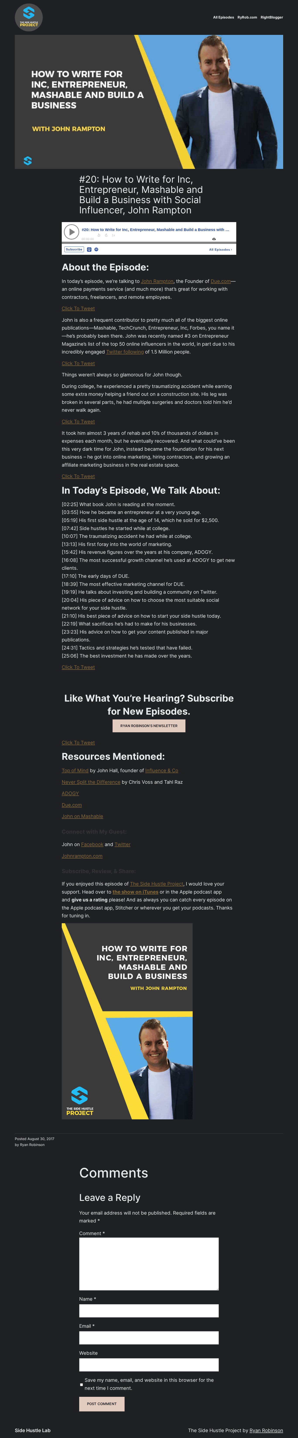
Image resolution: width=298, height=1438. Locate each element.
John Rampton (157, 281)
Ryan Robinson (266, 1430)
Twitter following (125, 352)
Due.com (221, 281)
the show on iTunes (135, 892)
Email (87, 1326)
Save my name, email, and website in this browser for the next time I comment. (149, 1384)
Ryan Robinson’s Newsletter (148, 726)
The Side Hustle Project (156, 884)
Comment (92, 1233)
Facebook (92, 844)
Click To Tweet (78, 308)
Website (88, 1353)
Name (87, 1299)
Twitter (122, 844)
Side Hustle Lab (33, 1430)
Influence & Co (161, 770)
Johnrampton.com (82, 856)
